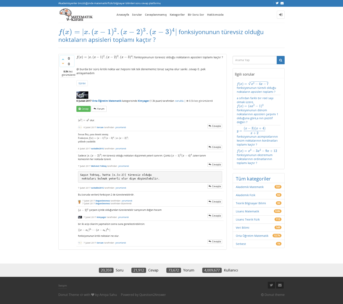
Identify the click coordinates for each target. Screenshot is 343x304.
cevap (85, 108)
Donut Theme (68, 294)
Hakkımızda (215, 14)
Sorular (137, 14)
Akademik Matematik (250, 187)
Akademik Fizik (245, 195)
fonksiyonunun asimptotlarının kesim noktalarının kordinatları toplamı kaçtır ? (257, 136)
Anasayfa (123, 14)
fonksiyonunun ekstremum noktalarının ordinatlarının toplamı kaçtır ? (257, 157)
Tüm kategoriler (253, 178)
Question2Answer (152, 294)
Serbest (241, 244)
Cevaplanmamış (156, 14)
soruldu (179, 101)
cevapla (216, 126)
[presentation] (117, 32)
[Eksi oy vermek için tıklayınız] (63, 63)
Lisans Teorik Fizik (248, 219)
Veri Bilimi (242, 227)
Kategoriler (177, 14)
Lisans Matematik (247, 211)
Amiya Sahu (108, 294)
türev (82, 83)
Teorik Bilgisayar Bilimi (251, 203)
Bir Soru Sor (196, 14)
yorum (100, 108)
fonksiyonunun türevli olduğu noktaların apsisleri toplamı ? (256, 87)
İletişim (62, 285)
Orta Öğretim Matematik (106, 101)
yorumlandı (120, 127)
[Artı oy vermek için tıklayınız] (63, 59)
